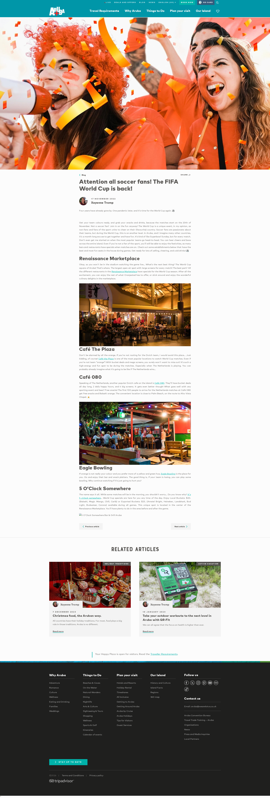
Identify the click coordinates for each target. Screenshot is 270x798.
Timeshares (122, 692)
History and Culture (160, 683)
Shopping (88, 715)
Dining (86, 697)
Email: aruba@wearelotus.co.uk (200, 706)
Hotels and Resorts (126, 683)
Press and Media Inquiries (197, 734)
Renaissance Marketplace (124, 271)
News (152, 2)
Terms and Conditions (73, 775)
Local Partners (191, 739)
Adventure (54, 683)
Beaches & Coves (91, 683)
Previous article (91, 526)
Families (53, 706)
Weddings (54, 711)
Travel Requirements (104, 11)
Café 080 (159, 383)
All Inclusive (123, 697)
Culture (53, 692)
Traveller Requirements (163, 654)
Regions (154, 692)
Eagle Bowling (168, 473)
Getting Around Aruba (128, 706)
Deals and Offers (125, 2)
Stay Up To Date (70, 762)
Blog (142, 2)
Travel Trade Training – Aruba (199, 720)
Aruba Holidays (124, 715)
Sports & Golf (90, 725)
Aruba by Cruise (125, 711)
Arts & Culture (90, 706)
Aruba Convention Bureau (197, 715)
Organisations (191, 724)
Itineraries (88, 730)
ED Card (208, 2)
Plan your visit (180, 11)
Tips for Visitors (124, 720)
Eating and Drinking (59, 701)
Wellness (53, 697)
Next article (180, 526)
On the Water (90, 687)
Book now (187, 2)
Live (107, 2)
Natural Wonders (91, 692)
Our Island (203, 11)
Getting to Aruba (125, 701)
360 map (154, 697)
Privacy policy (96, 775)
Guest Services (124, 725)
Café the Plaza (106, 358)
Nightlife (87, 701)
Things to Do (155, 11)
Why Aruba (133, 11)
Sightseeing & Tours (93, 711)
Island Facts (156, 687)
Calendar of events (92, 734)
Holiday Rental (124, 687)
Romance (54, 687)
